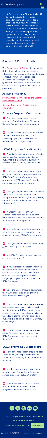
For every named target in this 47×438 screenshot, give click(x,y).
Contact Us (37, 426)
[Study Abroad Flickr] (29, 410)
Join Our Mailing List (23, 417)
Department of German (18, 68)
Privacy (32, 421)
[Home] (13, 4)
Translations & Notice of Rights (17, 426)
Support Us (9, 417)
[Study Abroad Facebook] (12, 410)
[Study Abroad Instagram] (24, 410)
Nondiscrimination (20, 421)
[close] (41, 14)
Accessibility (38, 417)
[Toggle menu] (42, 7)
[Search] (41, 4)
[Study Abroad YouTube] (35, 410)
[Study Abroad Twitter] (17, 410)
